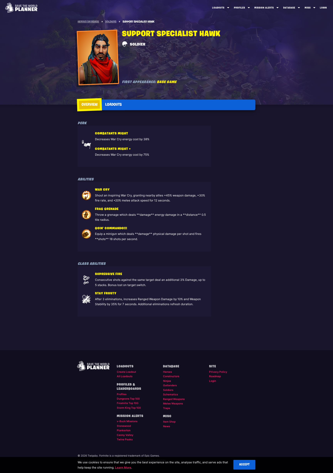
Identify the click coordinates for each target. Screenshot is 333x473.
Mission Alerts (264, 8)
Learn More (123, 467)
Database (289, 8)
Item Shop (169, 421)
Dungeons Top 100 (128, 398)
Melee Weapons (173, 403)
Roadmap (215, 376)
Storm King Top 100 (129, 407)
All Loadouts (124, 376)
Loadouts (218, 8)
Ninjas (167, 380)
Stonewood (124, 425)
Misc (308, 8)
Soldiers (168, 389)
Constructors (171, 376)
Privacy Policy (218, 371)
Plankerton (123, 430)
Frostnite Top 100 (127, 403)
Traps (166, 408)
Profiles (239, 8)
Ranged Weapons (174, 399)
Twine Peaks (125, 439)
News (166, 426)
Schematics (170, 394)
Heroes (167, 371)
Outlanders (170, 385)
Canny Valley (125, 434)
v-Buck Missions (127, 421)
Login (323, 8)
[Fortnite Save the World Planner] (21, 8)
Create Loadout (126, 371)
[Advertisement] (235, 182)
